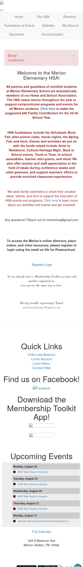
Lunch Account (41, 359)
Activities (48, 25)
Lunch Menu (41, 363)
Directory (69, 16)
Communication (52, 34)
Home (19, 16)
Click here (47, 108)
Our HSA (43, 16)
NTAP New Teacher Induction (33, 471)
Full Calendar (41, 531)
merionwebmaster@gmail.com (41, 307)
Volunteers (16, 34)
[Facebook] (41, 387)
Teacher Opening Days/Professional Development (43, 521)
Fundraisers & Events (19, 25)
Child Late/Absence (41, 354)
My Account (70, 25)
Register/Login (42, 264)
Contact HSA (41, 368)
